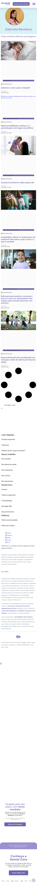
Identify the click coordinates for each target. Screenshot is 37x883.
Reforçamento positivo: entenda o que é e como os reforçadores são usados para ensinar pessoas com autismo (17, 299)
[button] (9, 405)
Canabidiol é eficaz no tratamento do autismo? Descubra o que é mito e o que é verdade (18, 239)
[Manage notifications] (33, 880)
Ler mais (4, 571)
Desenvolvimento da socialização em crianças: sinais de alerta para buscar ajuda (18, 359)
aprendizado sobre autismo (24, 617)
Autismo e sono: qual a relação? (15, 88)
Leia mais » (4, 91)
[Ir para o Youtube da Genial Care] (8, 540)
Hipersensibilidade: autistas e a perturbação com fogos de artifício (17, 127)
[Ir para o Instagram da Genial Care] (8, 535)
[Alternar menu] (34, 4)
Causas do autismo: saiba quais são (17, 182)
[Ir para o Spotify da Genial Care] (7, 537)
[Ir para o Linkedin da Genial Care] (8, 533)
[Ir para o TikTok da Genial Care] (7, 542)
